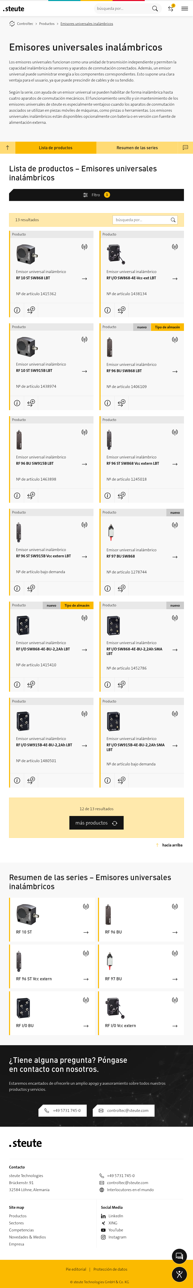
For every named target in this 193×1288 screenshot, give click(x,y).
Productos (18, 1216)
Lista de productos (55, 147)
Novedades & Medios (27, 1237)
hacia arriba (172, 845)
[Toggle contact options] (179, 1256)
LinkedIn (116, 1216)
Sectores (16, 1223)
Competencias (21, 1230)
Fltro (100, 195)
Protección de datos (110, 1269)
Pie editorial (76, 1269)
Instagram (117, 1237)
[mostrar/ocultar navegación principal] (184, 9)
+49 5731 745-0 (67, 1110)
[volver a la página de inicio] (13, 8)
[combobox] (121, 8)
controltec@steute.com (128, 1110)
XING (113, 1223)
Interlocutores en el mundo (130, 1189)
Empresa (16, 1244)
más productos (91, 822)
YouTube (116, 1230)
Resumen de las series (137, 147)
